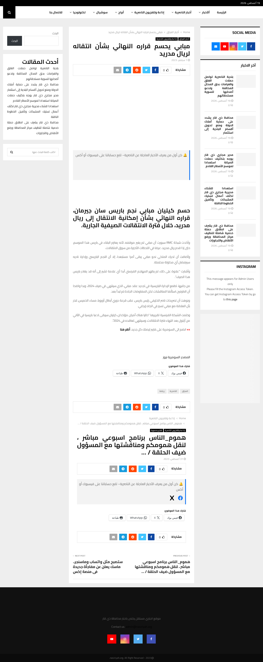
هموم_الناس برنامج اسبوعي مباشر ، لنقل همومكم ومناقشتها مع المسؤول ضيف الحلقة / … (162, 566)
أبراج (121, 12)
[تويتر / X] (156, 174)
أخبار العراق (184, 39)
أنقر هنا (125, 329)
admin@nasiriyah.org (139, 626)
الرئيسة (221, 12)
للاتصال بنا (55, 12)
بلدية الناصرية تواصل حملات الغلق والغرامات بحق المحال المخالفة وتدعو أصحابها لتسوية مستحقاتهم (218, 86)
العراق (185, 391)
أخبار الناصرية (183, 12)
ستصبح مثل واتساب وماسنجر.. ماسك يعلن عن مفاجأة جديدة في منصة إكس (98, 566)
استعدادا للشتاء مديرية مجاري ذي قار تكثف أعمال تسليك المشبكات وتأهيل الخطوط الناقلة (218, 196)
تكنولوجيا (79, 12)
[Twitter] (138, 639)
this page (231, 299)
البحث (55, 33)
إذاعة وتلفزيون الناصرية (149, 12)
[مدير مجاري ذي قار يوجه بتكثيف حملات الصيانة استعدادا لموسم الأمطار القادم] (246, 159)
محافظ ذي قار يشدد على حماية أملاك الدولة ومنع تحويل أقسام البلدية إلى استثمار (218, 125)
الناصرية (173, 391)
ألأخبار (206, 12)
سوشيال (102, 12)
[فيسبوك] (156, 164)
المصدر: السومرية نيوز (176, 357)
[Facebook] (151, 639)
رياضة (162, 391)
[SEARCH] (11, 152)
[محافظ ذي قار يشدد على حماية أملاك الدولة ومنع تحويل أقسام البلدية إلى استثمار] (246, 122)
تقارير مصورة (156, 430)
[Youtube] (111, 639)
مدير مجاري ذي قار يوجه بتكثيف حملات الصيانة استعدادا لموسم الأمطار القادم (218, 160)
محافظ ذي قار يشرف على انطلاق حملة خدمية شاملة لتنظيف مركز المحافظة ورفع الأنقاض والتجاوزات (218, 233)
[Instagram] (124, 639)
